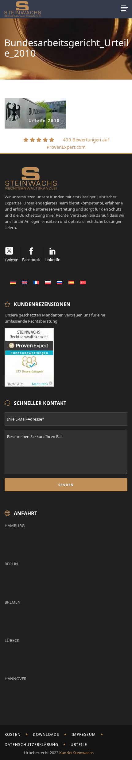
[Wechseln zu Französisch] (36, 282)
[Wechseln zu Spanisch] (71, 282)
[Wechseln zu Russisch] (59, 282)
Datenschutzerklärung (31, 744)
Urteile (79, 744)
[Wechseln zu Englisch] (24, 282)
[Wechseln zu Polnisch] (48, 282)
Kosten (13, 734)
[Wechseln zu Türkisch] (83, 282)
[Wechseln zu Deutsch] (13, 282)
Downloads (46, 734)
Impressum (84, 734)
